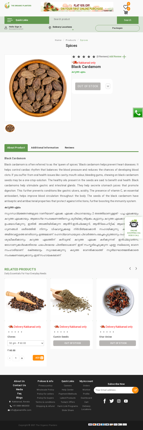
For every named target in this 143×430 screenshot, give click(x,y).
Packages (117, 28)
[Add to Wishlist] (30, 309)
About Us (19, 381)
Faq (19, 393)
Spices (84, 40)
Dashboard (86, 398)
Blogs (19, 397)
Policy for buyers (45, 398)
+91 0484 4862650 (20, 406)
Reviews (69, 147)
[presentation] (130, 268)
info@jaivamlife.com (20, 410)
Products (71, 40)
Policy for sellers (45, 394)
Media (19, 389)
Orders (86, 385)
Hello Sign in (16, 28)
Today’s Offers (68, 402)
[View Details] (21, 309)
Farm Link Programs (68, 406)
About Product (16, 147)
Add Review (115, 56)
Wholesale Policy (45, 390)
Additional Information (45, 147)
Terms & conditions (45, 402)
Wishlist (86, 390)
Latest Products (68, 398)
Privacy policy (45, 385)
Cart (86, 402)
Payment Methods (68, 394)
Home (58, 40)
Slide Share (68, 410)
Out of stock (88, 86)
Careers (68, 385)
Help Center (68, 390)
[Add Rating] (25, 316)
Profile (86, 394)
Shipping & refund (45, 406)
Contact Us (19, 385)
